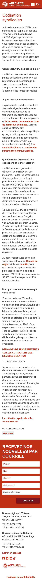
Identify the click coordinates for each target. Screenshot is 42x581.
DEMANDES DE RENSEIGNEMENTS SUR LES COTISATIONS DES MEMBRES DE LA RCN (20, 352)
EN (38, 4)
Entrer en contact (11, 552)
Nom (5, 469)
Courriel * (8, 476)
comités (24, 264)
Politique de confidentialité (21, 577)
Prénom (7, 462)
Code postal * (9, 484)
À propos (8, 433)
